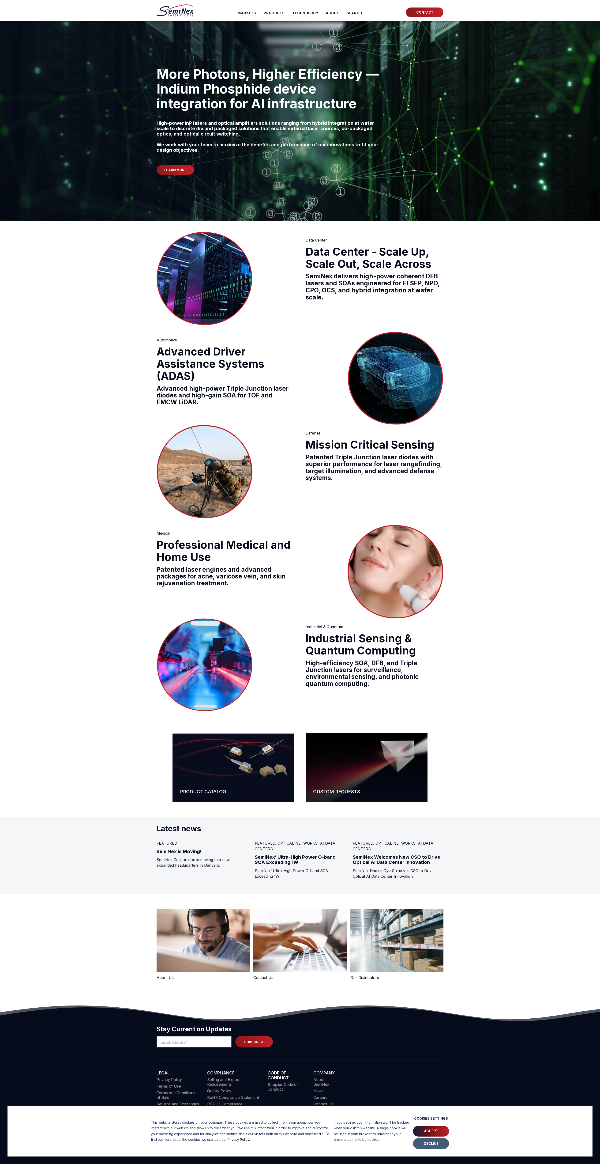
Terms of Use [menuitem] (169, 1086)
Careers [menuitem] (320, 1097)
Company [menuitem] (324, 1072)
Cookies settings (431, 1118)
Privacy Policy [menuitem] (169, 1079)
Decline (431, 1143)
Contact (424, 12)
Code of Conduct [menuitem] (278, 1075)
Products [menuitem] (274, 13)
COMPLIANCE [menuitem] (221, 1072)
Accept (431, 1131)
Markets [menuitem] (247, 13)
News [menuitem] (318, 1090)
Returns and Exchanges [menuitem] (178, 1104)
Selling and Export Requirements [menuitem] (223, 1082)
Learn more (175, 170)
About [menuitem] (332, 13)
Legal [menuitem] (163, 1072)
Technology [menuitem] (305, 13)
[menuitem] (354, 13)
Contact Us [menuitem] (323, 1104)
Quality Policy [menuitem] (219, 1090)
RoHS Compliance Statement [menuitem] (233, 1097)
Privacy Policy (238, 1139)
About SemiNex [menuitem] (321, 1082)
